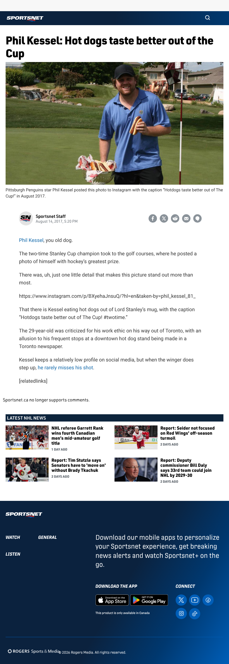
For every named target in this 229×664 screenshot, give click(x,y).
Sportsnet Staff (51, 216)
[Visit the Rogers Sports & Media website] (33, 651)
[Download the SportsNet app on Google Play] (149, 599)
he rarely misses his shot (65, 368)
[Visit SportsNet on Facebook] (208, 599)
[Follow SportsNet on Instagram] (181, 613)
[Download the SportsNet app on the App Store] (112, 599)
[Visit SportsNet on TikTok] (194, 613)
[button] (207, 18)
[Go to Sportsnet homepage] (25, 19)
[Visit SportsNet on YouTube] (194, 599)
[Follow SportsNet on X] (181, 599)
